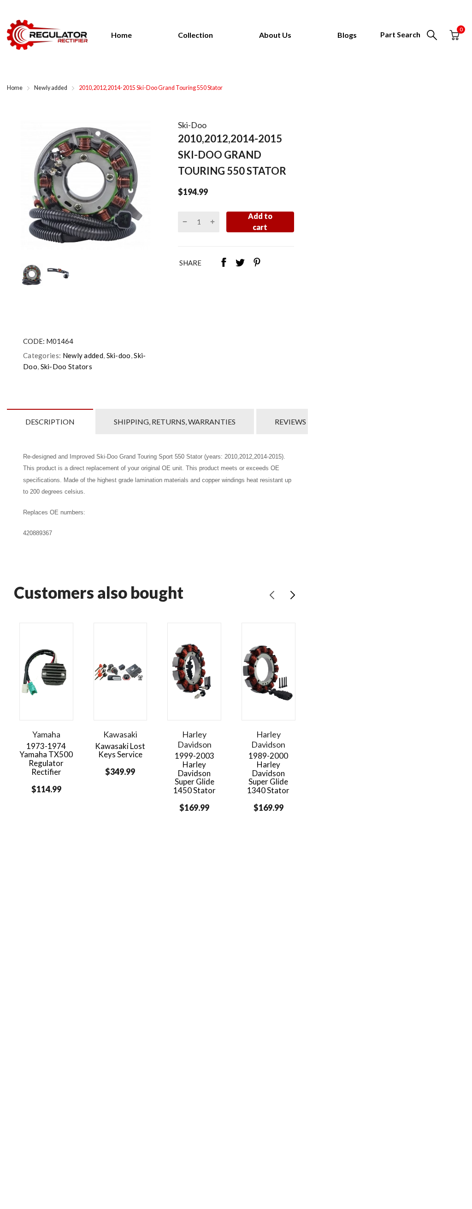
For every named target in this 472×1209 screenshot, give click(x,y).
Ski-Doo (192, 125)
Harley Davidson (194, 739)
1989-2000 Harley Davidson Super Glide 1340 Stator (268, 773)
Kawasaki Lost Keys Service (120, 750)
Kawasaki (120, 734)
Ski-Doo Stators (65, 366)
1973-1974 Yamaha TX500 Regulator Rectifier (46, 759)
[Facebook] (223, 263)
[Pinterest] (256, 263)
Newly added (82, 355)
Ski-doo (117, 355)
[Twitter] (240, 263)
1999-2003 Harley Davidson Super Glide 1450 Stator (194, 773)
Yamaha (46, 734)
